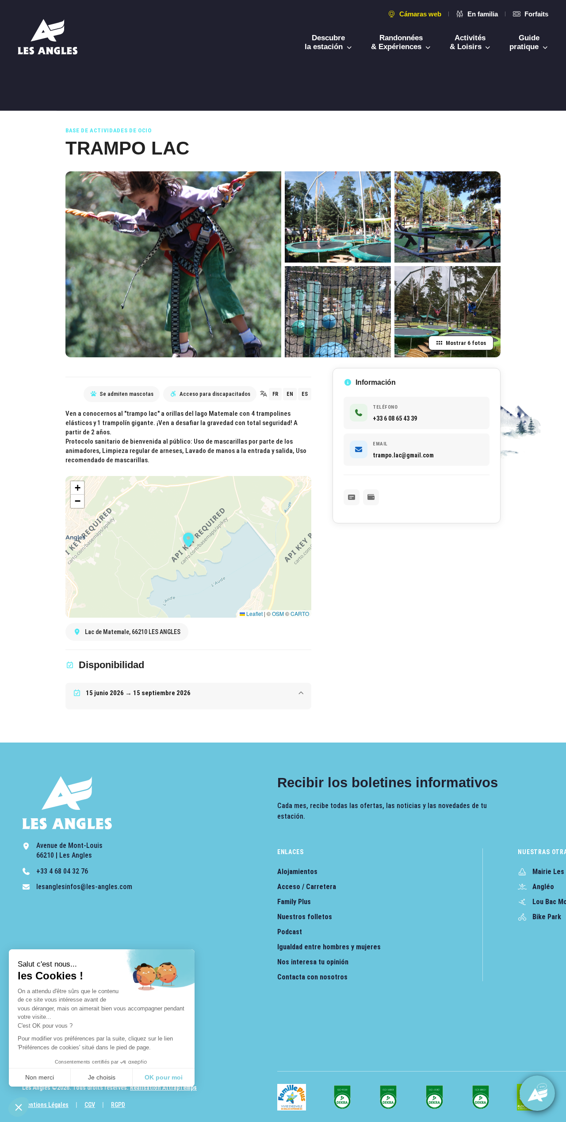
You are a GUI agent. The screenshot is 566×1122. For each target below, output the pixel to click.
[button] (18, 1107)
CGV (89, 1104)
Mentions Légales (45, 1104)
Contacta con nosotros (312, 977)
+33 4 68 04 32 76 (62, 871)
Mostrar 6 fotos (466, 343)
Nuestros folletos (304, 917)
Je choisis (101, 1077)
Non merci (39, 1077)
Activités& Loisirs (468, 42)
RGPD (118, 1104)
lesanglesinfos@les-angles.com (84, 886)
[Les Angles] (47, 36)
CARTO (300, 613)
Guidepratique (525, 42)
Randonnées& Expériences (397, 42)
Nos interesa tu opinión (312, 962)
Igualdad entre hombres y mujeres (329, 947)
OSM (278, 613)
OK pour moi (164, 1077)
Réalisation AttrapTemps (163, 1087)
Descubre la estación (325, 42)
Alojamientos (297, 871)
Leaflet (254, 613)
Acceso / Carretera (306, 886)
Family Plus (294, 902)
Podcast (289, 932)
